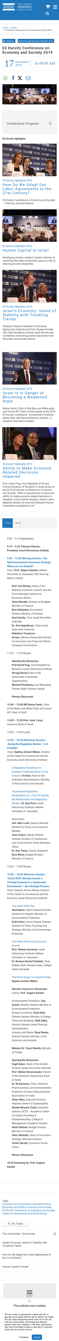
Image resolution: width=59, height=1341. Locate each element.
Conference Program (23, 123)
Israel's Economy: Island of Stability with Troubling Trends (24, 1244)
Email (28, 78)
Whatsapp (5, 78)
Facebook (13, 78)
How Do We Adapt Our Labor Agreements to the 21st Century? (26, 1256)
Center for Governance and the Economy (24, 1213)
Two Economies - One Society (18, 1233)
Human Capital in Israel (15, 1266)
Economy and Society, (40, 1207)
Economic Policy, (42, 1204)
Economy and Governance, (17, 1204)
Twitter (20, 78)
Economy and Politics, (15, 1207)
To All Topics (15, 1223)
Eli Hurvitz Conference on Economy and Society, (28, 1210)
